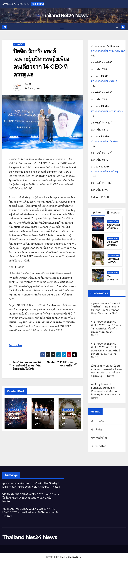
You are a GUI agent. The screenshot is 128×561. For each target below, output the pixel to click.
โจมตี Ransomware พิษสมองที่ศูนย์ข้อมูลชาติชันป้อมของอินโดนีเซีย (27, 365)
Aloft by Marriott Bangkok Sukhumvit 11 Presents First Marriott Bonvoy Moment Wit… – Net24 (105, 391)
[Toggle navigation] (61, 26)
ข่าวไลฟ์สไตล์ (98, 446)
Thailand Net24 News (64, 15)
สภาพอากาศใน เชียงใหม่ (104, 141)
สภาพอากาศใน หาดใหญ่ (104, 171)
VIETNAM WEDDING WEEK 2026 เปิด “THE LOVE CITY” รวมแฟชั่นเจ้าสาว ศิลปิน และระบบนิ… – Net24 (106, 350)
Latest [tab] (99, 212)
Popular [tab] (115, 212)
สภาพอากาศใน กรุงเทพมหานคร (109, 50)
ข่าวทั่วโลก (97, 429)
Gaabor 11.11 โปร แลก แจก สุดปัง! (60, 364)
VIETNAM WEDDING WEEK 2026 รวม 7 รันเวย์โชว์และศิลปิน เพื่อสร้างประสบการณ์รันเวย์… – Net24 (106, 328)
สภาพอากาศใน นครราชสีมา (107, 111)
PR (30, 84)
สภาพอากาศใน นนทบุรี (104, 80)
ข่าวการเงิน (97, 421)
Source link (15, 345)
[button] (117, 27)
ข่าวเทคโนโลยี (19, 44)
